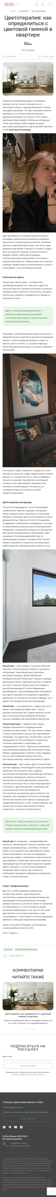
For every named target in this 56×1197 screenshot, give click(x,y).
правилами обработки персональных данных (28, 1075)
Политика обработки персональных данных (25, 1112)
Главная (13, 11)
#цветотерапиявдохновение (26, 949)
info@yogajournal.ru (13, 1107)
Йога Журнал (28, 50)
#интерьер (8, 949)
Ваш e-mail (7, 1056)
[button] (23, 1029)
